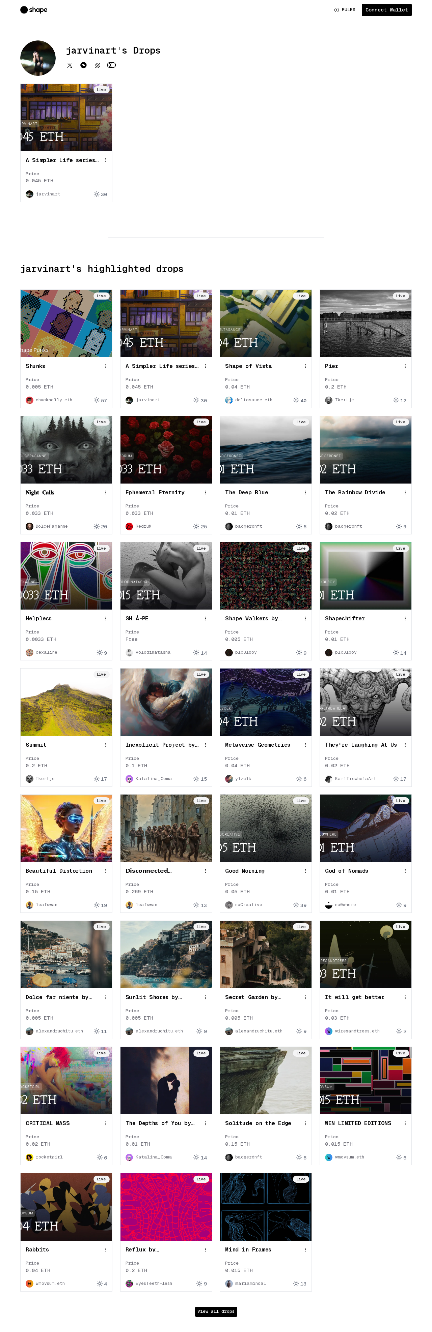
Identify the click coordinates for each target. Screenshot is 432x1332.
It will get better (354, 997)
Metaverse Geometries (257, 744)
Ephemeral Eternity (155, 492)
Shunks (35, 366)
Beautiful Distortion (59, 870)
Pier (331, 366)
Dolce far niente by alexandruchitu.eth (57, 997)
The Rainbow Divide (355, 492)
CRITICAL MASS (48, 1123)
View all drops (216, 1311)
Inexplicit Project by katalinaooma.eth (160, 745)
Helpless (39, 618)
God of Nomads (346, 870)
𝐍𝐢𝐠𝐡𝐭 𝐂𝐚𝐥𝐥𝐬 (40, 492)
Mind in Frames (248, 1249)
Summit (36, 744)
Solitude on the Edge (258, 1123)
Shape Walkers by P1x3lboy (251, 619)
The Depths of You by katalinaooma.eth (158, 1123)
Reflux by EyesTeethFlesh (148, 1250)
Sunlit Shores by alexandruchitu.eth (155, 997)
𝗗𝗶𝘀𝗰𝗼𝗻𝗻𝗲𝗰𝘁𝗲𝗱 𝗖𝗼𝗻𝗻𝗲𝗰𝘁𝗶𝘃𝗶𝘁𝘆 (147, 871)
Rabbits (37, 1249)
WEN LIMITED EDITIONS (358, 1123)
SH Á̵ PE (137, 618)
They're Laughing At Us (361, 744)
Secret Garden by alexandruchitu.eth (255, 997)
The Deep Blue (246, 492)
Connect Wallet (387, 9)
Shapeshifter (345, 618)
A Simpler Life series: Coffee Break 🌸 (62, 160)
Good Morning (245, 870)
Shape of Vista (248, 366)
